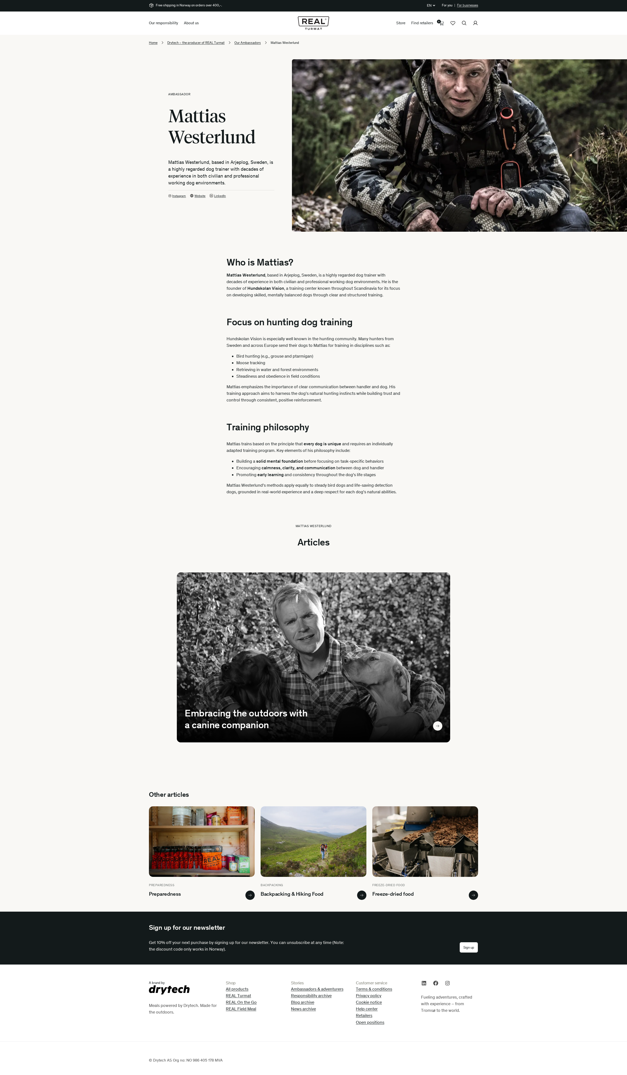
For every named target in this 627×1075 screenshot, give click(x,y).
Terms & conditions (374, 989)
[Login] (475, 23)
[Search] (464, 23)
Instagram (179, 196)
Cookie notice (369, 1002)
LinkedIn (220, 196)
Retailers (364, 1015)
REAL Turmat (238, 995)
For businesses (467, 5)
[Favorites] (453, 23)
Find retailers (422, 23)
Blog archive (302, 1002)
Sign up (468, 947)
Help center (367, 1009)
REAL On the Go (241, 1002)
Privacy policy (368, 995)
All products (237, 989)
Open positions (370, 1022)
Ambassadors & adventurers (317, 989)
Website (199, 196)
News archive (303, 1009)
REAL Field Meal (241, 1009)
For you (447, 5)
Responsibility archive (311, 995)
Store (400, 23)
